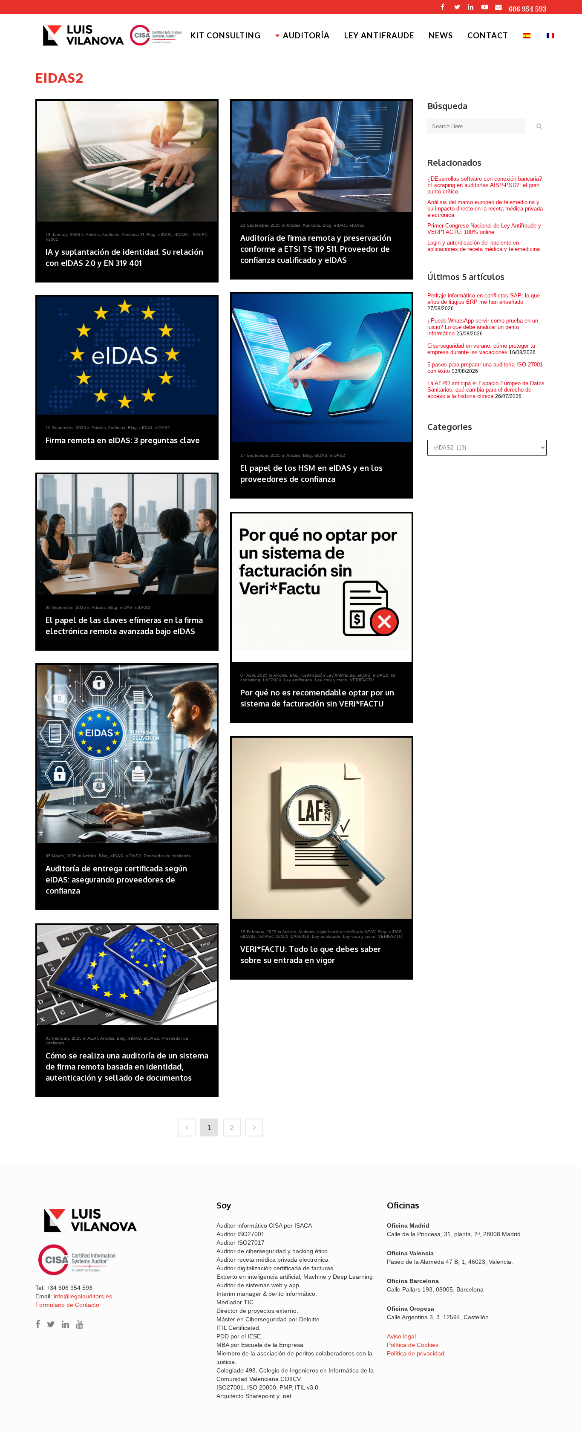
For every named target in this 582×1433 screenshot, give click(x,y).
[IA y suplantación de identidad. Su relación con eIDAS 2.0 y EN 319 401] (127, 161)
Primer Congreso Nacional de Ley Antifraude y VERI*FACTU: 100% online (484, 228)
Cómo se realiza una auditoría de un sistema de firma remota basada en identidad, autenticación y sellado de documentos (127, 1066)
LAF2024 (272, 680)
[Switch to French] (551, 35)
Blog (151, 234)
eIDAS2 (181, 234)
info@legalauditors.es (83, 1296)
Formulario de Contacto (67, 1304)
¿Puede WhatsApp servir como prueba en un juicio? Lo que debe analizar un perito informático (482, 327)
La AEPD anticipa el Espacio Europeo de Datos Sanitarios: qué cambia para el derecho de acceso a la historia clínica (486, 389)
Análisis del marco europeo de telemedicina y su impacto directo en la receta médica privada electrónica (485, 208)
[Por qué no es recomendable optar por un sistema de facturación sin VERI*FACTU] (322, 587)
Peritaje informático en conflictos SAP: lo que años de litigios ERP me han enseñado (483, 298)
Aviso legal (401, 1336)
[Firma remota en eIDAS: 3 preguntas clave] (127, 356)
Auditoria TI (132, 234)
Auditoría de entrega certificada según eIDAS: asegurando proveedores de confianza (116, 879)
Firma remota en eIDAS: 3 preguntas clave (123, 440)
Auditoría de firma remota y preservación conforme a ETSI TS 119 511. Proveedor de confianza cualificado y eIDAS (315, 249)
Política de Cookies (412, 1344)
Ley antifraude (298, 680)
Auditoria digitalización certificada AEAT (336, 931)
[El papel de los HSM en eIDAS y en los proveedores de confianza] (322, 368)
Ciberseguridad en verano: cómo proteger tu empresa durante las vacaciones (481, 349)
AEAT (92, 1038)
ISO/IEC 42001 (273, 936)
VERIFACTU (362, 680)
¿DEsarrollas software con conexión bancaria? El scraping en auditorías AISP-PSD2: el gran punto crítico (484, 185)
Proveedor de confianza (167, 855)
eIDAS (164, 234)
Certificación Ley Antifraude (328, 675)
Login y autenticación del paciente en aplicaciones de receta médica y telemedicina (483, 245)
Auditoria (110, 234)
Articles (93, 234)
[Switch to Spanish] (527, 35)
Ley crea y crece (331, 680)
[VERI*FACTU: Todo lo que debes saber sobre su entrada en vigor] (322, 828)
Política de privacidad (415, 1353)
